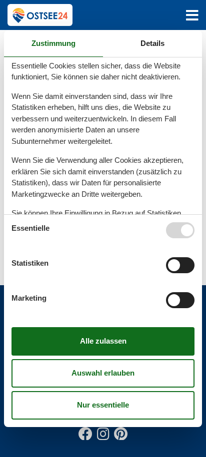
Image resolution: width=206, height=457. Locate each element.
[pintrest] (121, 431)
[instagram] (103, 431)
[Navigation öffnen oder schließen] (192, 15)
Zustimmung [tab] (54, 43)
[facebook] (85, 431)
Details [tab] (152, 43)
